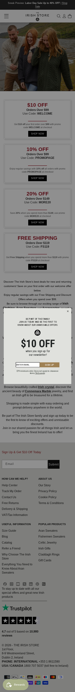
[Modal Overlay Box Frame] (37, 346)
